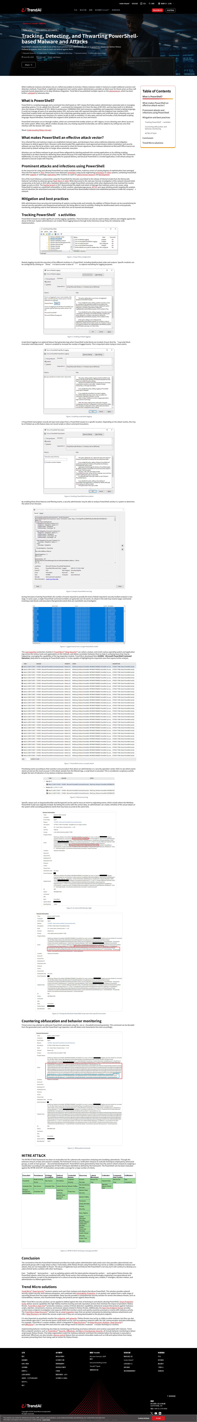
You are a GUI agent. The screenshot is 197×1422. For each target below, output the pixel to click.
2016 (67, 181)
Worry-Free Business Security (91, 1331)
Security (62, 1331)
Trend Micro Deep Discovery (36, 1312)
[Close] (193, 1418)
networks (73, 1318)
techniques (99, 172)
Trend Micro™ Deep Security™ (66, 652)
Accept (158, 1418)
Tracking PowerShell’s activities (158, 122)
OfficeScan (29, 1324)
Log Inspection (31, 652)
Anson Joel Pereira (54, 57)
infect (109, 172)
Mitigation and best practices (156, 117)
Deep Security (115, 1322)
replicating (51, 174)
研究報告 (161, 1360)
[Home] (36, 1406)
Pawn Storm (58, 181)
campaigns (71, 172)
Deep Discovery (32, 1314)
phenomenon (114, 91)
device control (59, 1335)
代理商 (58, 1371)
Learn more (46, 1420)
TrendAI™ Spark (95, 1366)
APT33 (94, 187)
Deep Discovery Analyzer (100, 1322)
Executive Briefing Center (98, 1363)
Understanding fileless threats (39, 130)
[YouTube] (156, 1413)
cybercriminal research (86, 174)
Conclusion (148, 138)
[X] (151, 1413)
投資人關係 (25, 1364)
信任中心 (24, 1382)
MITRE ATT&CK (150, 133)
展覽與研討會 (94, 1370)
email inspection (67, 1312)
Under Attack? (124, 3)
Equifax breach (49, 185)
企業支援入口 (128, 1364)
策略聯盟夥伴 (60, 1364)
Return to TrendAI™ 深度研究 (34, 23)
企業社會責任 (26, 1374)
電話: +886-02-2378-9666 (158, 1409)
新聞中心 (24, 1371)
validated (31, 93)
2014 (42, 172)
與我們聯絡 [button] (170, 10)
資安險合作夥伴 (61, 1367)
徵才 (23, 1385)
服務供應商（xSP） (62, 1374)
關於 (23, 1356)
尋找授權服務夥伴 (129, 1371)
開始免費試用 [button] (157, 10)
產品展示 (161, 1364)
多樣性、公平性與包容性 (30, 1378)
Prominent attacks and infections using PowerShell (156, 111)
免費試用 (161, 1371)
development (104, 174)
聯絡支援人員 (128, 1356)
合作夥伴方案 (60, 1360)
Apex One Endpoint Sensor (112, 1308)
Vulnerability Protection (85, 1293)
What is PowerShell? (152, 96)
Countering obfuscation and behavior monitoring (156, 128)
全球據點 (24, 1367)
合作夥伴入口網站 (61, 1378)
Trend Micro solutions (153, 143)
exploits (33, 174)
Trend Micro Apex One (36, 1305)
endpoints (61, 1318)
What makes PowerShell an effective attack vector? (155, 104)
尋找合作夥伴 (60, 1356)
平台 (159, 1356)
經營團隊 (24, 1360)
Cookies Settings (143, 1418)
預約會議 (127, 1367)
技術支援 (135, 3)
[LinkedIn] (160, 1413)
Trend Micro (52, 1331)
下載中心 (161, 1367)
